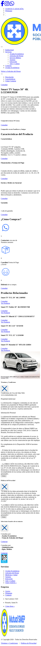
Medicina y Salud (11, 575)
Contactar (4, 542)
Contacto (8, 66)
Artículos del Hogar (16, 56)
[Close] (4, 389)
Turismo (12, 60)
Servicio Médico (15, 58)
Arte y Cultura (15, 64)
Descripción (9, 77)
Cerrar (4, 476)
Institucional (9, 50)
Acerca (7, 591)
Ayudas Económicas (17, 54)
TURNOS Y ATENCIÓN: (14, 9)
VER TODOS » (11, 583)
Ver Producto (5, 303)
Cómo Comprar (10, 81)
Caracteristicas (10, 79)
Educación (13, 62)
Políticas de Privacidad (28, 643)
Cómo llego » (10, 606)
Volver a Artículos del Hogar (11, 71)
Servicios (8, 52)
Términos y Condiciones (9, 643)
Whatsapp (8, 11)
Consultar (4, 85)
